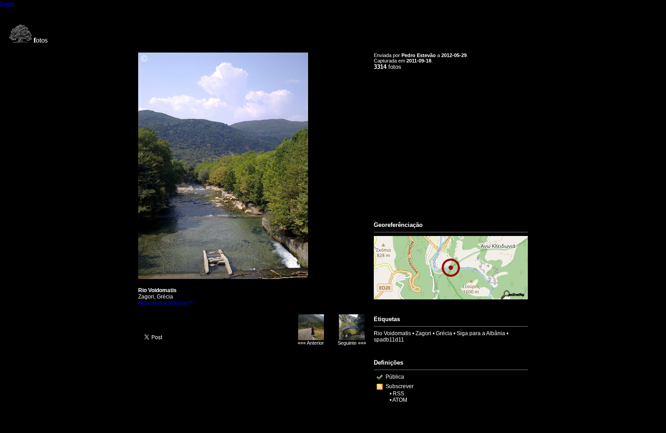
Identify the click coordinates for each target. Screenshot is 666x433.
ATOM (399, 400)
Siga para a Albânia (481, 333)
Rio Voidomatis (392, 333)
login (7, 4)
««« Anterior (311, 343)
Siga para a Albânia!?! (165, 303)
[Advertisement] (451, 141)
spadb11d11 (389, 340)
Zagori (423, 333)
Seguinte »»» (352, 343)
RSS (398, 393)
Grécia (444, 333)
